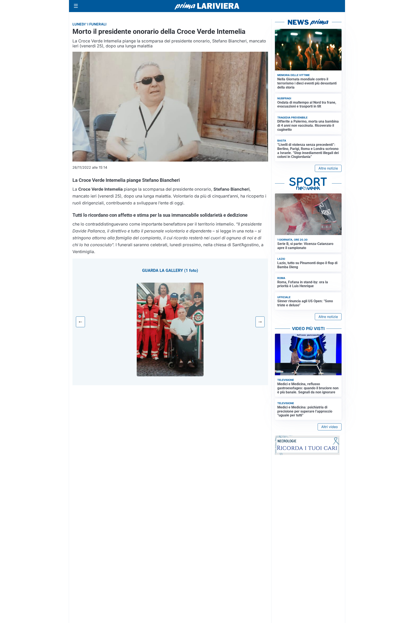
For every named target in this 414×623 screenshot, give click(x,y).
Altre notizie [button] (328, 168)
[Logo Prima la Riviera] (207, 5)
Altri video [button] (329, 427)
